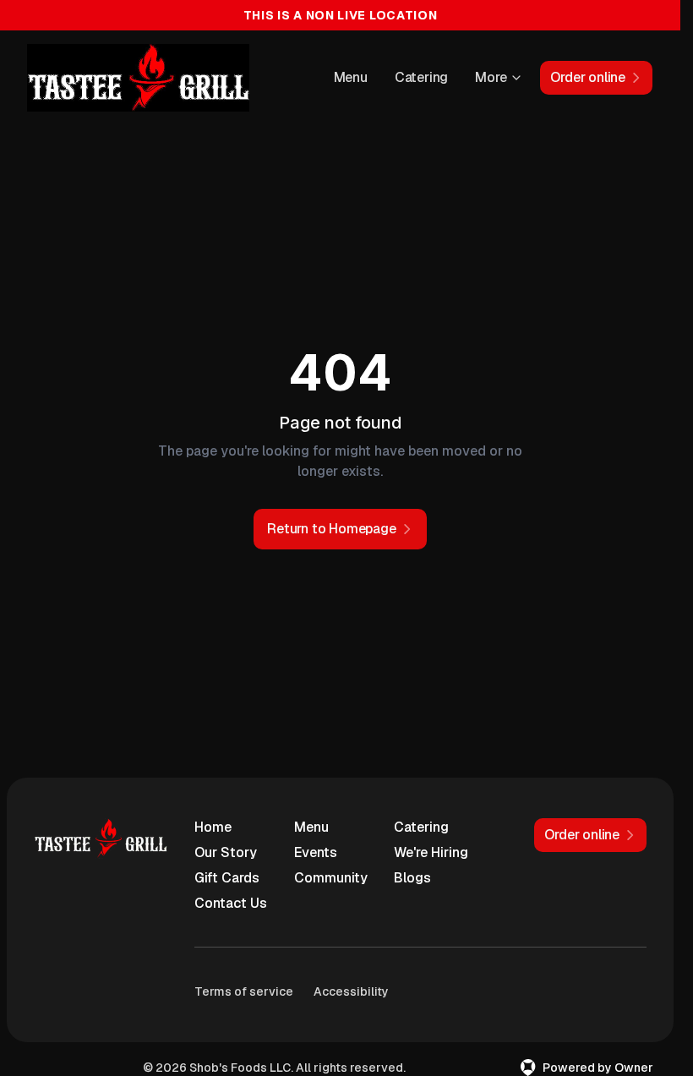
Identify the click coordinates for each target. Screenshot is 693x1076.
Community (331, 878)
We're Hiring (431, 852)
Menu (351, 77)
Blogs (412, 878)
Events (315, 852)
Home (213, 827)
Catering (421, 77)
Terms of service (243, 991)
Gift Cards (226, 878)
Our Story (225, 852)
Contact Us (230, 903)
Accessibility (351, 991)
